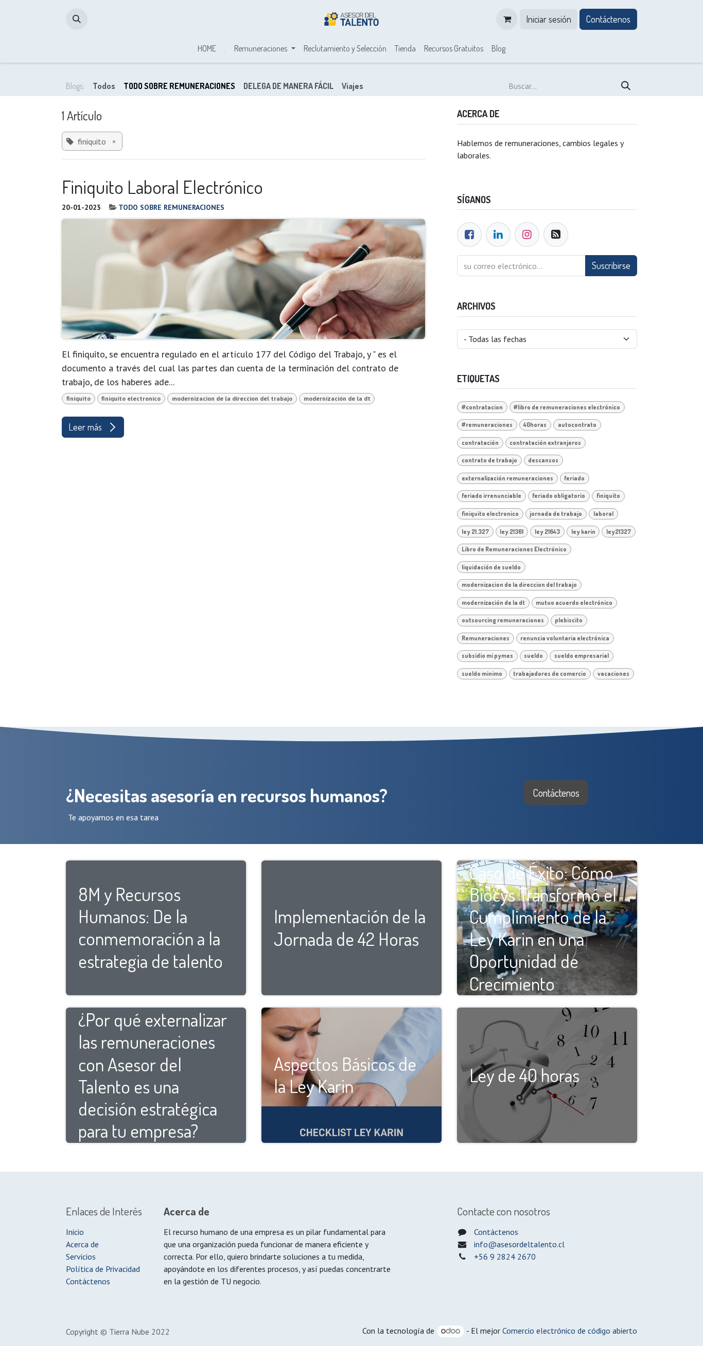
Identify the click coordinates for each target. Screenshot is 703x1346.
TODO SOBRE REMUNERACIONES (171, 207)
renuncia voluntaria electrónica (564, 638)
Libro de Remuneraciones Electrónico (514, 549)
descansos (543, 460)
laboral (603, 513)
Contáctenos (608, 19)
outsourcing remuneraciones (503, 620)
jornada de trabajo (556, 513)
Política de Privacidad (103, 1269)
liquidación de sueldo (491, 567)
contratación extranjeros (545, 442)
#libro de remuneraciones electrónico (567, 407)
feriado (574, 478)
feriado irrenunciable (491, 495)
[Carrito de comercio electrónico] (507, 19)
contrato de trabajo (489, 460)
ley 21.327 (475, 531)
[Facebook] (469, 234)
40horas (535, 424)
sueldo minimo (482, 673)
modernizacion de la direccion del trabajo (232, 398)
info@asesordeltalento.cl (519, 1244)
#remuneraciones (487, 424)
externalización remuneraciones (507, 478)
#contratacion (482, 407)
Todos (104, 86)
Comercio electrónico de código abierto (569, 1330)
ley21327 (618, 531)
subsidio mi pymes (487, 655)
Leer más (86, 427)
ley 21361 (511, 531)
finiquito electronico (131, 398)
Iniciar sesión (548, 19)
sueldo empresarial (581, 655)
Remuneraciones (485, 638)
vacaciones (613, 673)
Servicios (81, 1256)
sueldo (533, 655)
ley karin (583, 531)
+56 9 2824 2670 (505, 1256)
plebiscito (569, 620)
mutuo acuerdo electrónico (574, 602)
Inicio (75, 1232)
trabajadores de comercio (549, 673)
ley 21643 (547, 531)
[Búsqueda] (625, 85)
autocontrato (577, 424)
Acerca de (82, 1244)
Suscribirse (611, 265)
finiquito (78, 398)
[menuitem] (207, 48)
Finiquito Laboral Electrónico (162, 187)
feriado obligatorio (558, 495)
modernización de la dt (337, 398)
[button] (76, 19)
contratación (480, 442)
